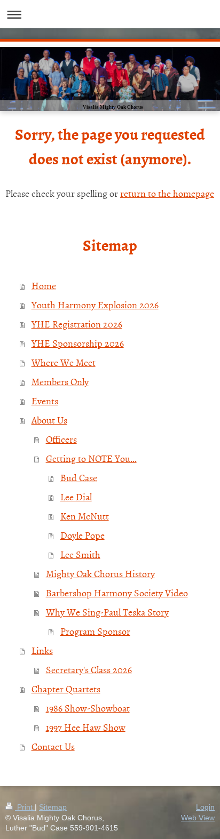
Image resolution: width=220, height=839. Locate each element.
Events (45, 401)
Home (44, 285)
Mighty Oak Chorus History (100, 573)
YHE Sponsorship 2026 (78, 343)
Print (25, 807)
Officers (61, 439)
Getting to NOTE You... (91, 458)
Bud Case (78, 477)
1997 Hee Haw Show (85, 727)
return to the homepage (167, 193)
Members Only (60, 381)
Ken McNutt (84, 516)
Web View (198, 817)
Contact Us (53, 746)
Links (42, 650)
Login (205, 807)
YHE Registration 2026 (77, 324)
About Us (49, 420)
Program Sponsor (95, 631)
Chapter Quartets (66, 689)
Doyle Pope (82, 535)
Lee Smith (80, 554)
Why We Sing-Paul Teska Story (107, 612)
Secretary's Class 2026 (89, 669)
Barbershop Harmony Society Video (117, 593)
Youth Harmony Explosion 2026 (95, 305)
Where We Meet (64, 362)
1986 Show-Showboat (88, 708)
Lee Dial (76, 497)
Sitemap (53, 807)
